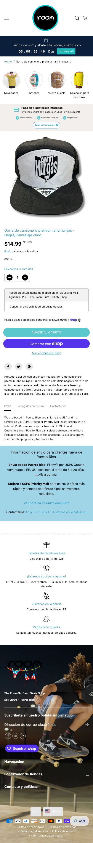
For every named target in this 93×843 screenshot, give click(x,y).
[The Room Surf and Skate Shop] (45, 18)
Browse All (66, 51)
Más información (45, 125)
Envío (7, 251)
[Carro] (85, 18)
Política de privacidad (63, 827)
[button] (7, 18)
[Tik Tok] (22, 736)
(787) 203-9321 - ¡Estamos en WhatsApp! (56, 512)
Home (8, 61)
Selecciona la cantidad (18, 269)
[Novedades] (11, 80)
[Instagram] (15, 736)
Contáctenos (58, 406)
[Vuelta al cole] (57, 80)
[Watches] (34, 80)
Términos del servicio (34, 831)
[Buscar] (77, 18)
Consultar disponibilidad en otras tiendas (36, 306)
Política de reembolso (30, 827)
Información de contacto (46, 835)
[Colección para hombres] (79, 80)
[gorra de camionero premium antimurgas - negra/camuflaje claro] (46, 176)
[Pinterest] (29, 366)
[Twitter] (18, 366)
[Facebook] (8, 366)
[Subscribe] (87, 725)
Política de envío (62, 831)
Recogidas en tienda (31, 406)
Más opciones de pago (46, 353)
